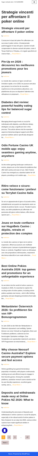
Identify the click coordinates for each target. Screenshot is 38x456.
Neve (10, 454)
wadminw (6, 36)
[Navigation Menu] (34, 2)
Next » (5, 442)
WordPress (26, 454)
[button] (4, 430)
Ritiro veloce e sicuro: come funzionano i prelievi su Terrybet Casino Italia (18, 189)
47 (27, 437)
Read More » (16, 54)
